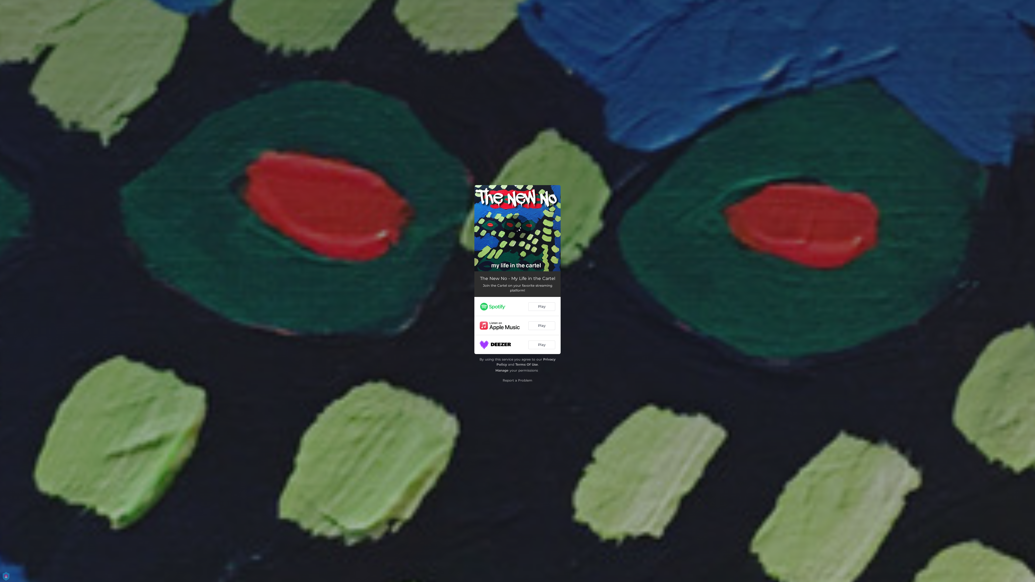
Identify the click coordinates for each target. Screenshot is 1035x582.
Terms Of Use (526, 364)
